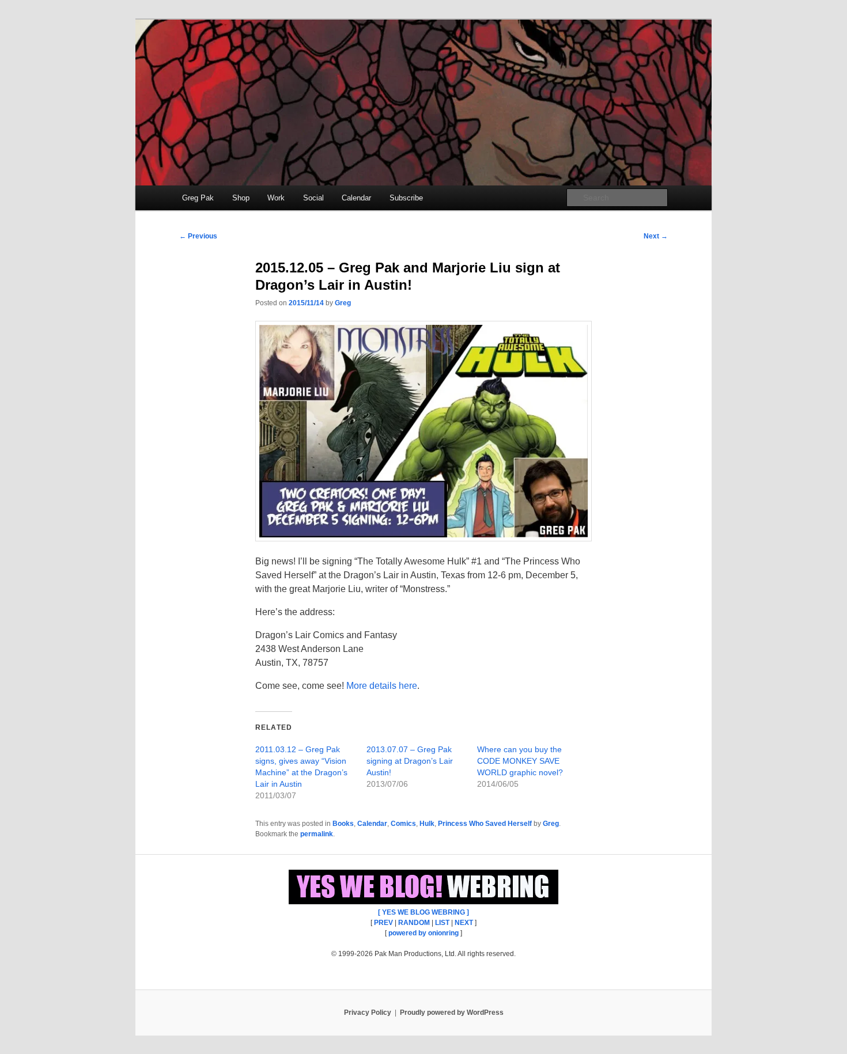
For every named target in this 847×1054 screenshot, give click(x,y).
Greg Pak (198, 198)
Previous (198, 236)
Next (656, 236)
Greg (343, 303)
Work (276, 198)
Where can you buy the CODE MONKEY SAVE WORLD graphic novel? (520, 761)
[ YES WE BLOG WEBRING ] (423, 912)
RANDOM (414, 923)
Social (313, 198)
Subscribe (406, 198)
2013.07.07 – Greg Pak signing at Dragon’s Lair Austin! (409, 761)
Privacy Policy (367, 1012)
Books (343, 824)
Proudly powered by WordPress (452, 1012)
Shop (240, 198)
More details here (381, 686)
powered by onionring (423, 933)
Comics (403, 824)
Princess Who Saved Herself (485, 824)
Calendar (356, 198)
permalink (316, 834)
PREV (383, 923)
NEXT (464, 923)
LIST (442, 923)
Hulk (426, 824)
